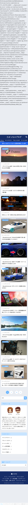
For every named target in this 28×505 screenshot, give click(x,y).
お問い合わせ (12, 480)
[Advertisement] (14, 120)
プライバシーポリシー (21, 480)
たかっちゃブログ (14, 137)
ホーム (2, 140)
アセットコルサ (16, 140)
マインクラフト (8, 140)
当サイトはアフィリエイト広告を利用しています (14, 143)
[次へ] (20, 392)
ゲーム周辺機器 (5, 366)
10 (16, 392)
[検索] (25, 397)
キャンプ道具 (6, 452)
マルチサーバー (5, 293)
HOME (15, 474)
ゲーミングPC (24, 140)
